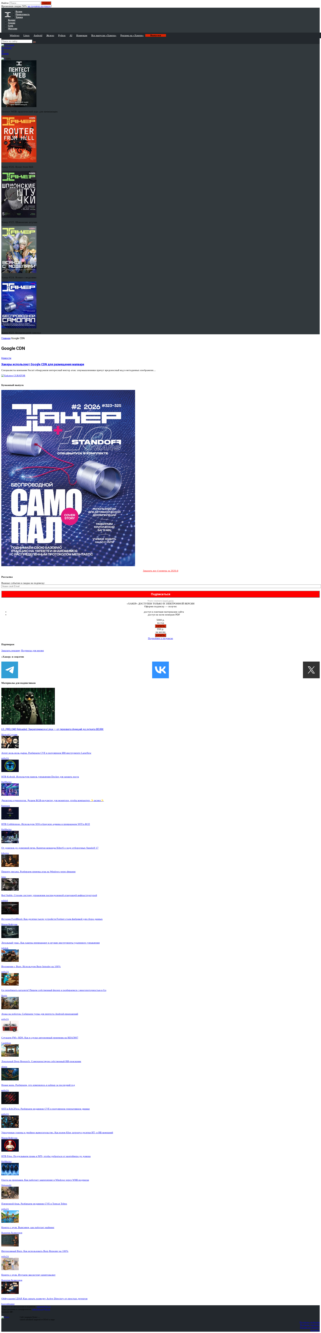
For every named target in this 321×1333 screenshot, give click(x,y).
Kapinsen (5, 805)
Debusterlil (6, 1185)
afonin (4, 1066)
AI (71, 35)
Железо (50, 35)
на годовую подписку (39, 6)
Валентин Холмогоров (11, 1232)
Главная (6, 338)
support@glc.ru (44, 1306)
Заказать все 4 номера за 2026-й (160, 570)
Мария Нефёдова (9, 924)
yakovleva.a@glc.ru (41, 1309)
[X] (311, 670)
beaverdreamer (8, 1304)
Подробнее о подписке (160, 638)
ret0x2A (5, 758)
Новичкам (81, 35)
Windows (14, 35)
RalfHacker (6, 782)
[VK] (160, 670)
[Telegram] (9, 670)
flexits (4, 995)
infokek (4, 948)
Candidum (6, 1043)
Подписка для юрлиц (32, 650)
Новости (6, 358)
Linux (26, 35)
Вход (317, 4)
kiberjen (5, 853)
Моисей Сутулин (9, 734)
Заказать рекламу (10, 650)
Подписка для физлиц (310, 1322)
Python (62, 35)
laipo (3, 877)
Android (38, 35)
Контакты (315, 1330)
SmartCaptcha (168, 601)
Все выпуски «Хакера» (103, 35)
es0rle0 (4, 900)
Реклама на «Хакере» (132, 35)
